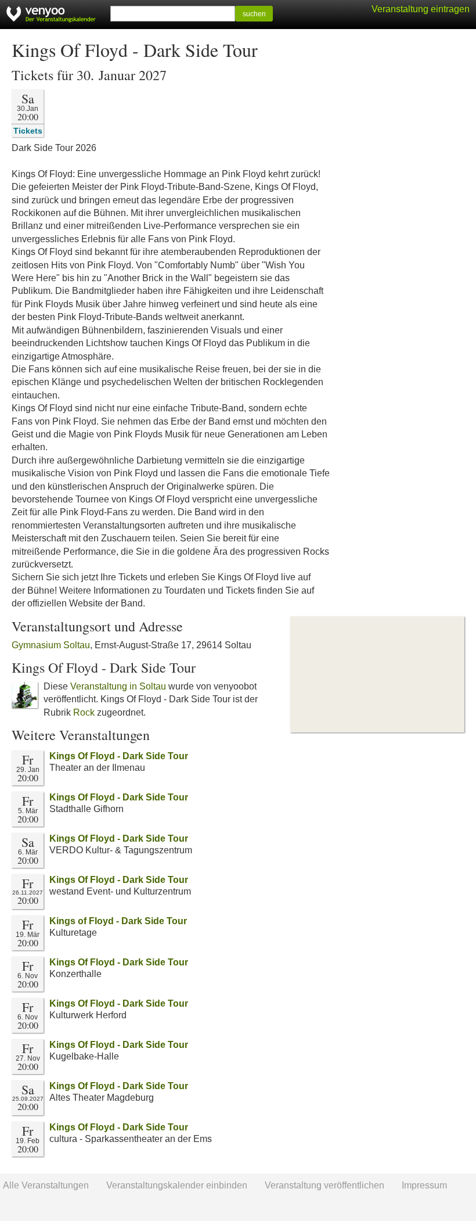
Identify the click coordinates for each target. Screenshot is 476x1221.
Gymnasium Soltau (51, 645)
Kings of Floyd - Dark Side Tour (118, 921)
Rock (84, 712)
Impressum (424, 1185)
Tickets (27, 130)
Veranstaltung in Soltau (118, 686)
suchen (254, 14)
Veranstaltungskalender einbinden (176, 1185)
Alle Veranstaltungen (46, 1185)
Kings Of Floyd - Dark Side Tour (118, 756)
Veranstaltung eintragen (421, 9)
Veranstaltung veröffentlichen (324, 1185)
